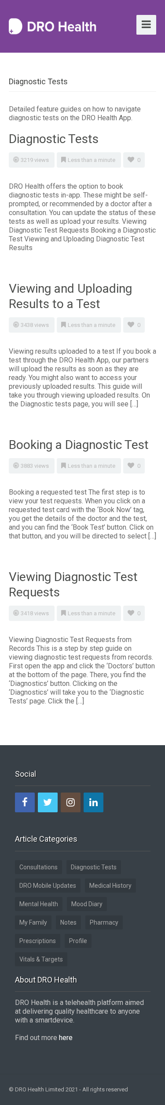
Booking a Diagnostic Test (79, 445)
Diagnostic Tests (54, 139)
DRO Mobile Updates (47, 885)
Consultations (38, 867)
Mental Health (38, 904)
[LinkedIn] (93, 802)
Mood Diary (87, 904)
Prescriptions (37, 940)
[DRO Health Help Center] (53, 25)
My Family (33, 922)
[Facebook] (25, 802)
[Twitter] (48, 802)
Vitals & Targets (41, 959)
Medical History (110, 885)
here (66, 1037)
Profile (78, 940)
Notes (68, 922)
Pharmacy (104, 922)
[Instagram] (71, 802)
